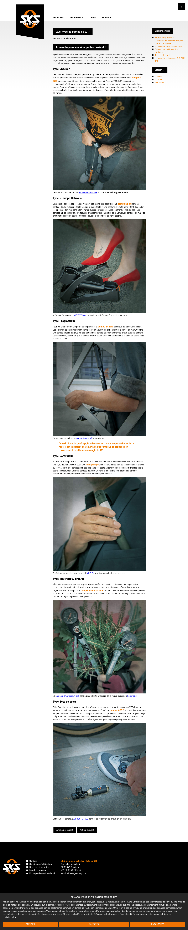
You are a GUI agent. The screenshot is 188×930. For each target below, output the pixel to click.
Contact (33, 860)
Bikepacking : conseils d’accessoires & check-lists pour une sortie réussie (169, 40)
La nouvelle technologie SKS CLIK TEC (170, 60)
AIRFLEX (90, 573)
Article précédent (64, 829)
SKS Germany (77, 17)
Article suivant (87, 829)
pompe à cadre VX (84, 438)
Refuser (30, 924)
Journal (158, 79)
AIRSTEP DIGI (80, 315)
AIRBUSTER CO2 (80, 818)
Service (106, 17)
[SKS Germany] (30, 19)
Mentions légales (37, 870)
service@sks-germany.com (74, 873)
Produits (58, 17)
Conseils (158, 76)
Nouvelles (159, 82)
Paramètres (157, 924)
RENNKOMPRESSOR (88, 192)
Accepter (94, 924)
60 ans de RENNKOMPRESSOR (168, 46)
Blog (93, 17)
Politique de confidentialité (42, 873)
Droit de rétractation (39, 867)
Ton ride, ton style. (163, 55)
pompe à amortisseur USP (67, 695)
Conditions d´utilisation (40, 864)
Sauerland (132, 695)
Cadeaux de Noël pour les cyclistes (166, 51)
